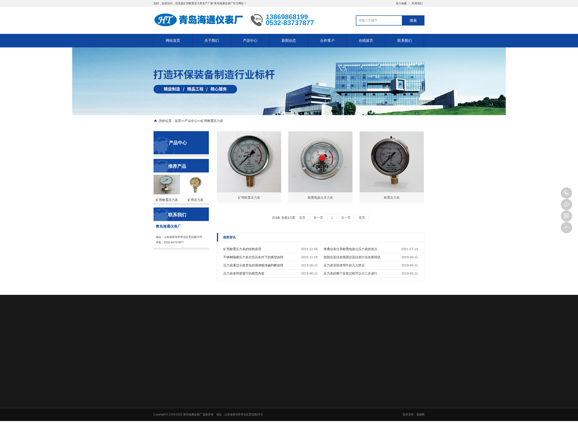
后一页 (346, 217)
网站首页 (173, 40)
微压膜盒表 (280, 405)
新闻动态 (289, 40)
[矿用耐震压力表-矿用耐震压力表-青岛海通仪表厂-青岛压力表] (199, 20)
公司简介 (247, 358)
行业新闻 (310, 358)
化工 (340, 376)
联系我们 (417, 3)
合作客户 (327, 40)
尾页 (362, 217)
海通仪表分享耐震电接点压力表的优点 (350, 249)
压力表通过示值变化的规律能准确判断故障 (253, 265)
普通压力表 (280, 370)
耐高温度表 (280, 411)
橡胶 (340, 370)
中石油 (341, 364)
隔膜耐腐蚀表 (282, 393)
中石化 (341, 358)
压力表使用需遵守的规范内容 (243, 273)
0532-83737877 (566, 193)
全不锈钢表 (280, 382)
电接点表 (279, 376)
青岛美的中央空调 (251, 327)
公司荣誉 (247, 370)
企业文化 (247, 364)
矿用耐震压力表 (212, 121)
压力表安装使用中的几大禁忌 (344, 265)
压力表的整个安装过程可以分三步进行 (350, 273)
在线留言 (366, 40)
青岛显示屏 (181, 327)
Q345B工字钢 (205, 327)
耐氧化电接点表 (283, 387)
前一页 (318, 217)
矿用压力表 (280, 364)
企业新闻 (310, 364)
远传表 (278, 399)
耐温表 (278, 423)
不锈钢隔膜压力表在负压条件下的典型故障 (253, 257)
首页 (178, 121)
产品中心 (250, 40)
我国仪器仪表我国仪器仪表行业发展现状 (352, 257)
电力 (340, 382)
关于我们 (211, 40)
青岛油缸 (226, 327)
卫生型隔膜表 (282, 417)
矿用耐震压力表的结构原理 (242, 249)
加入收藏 (401, 3)
